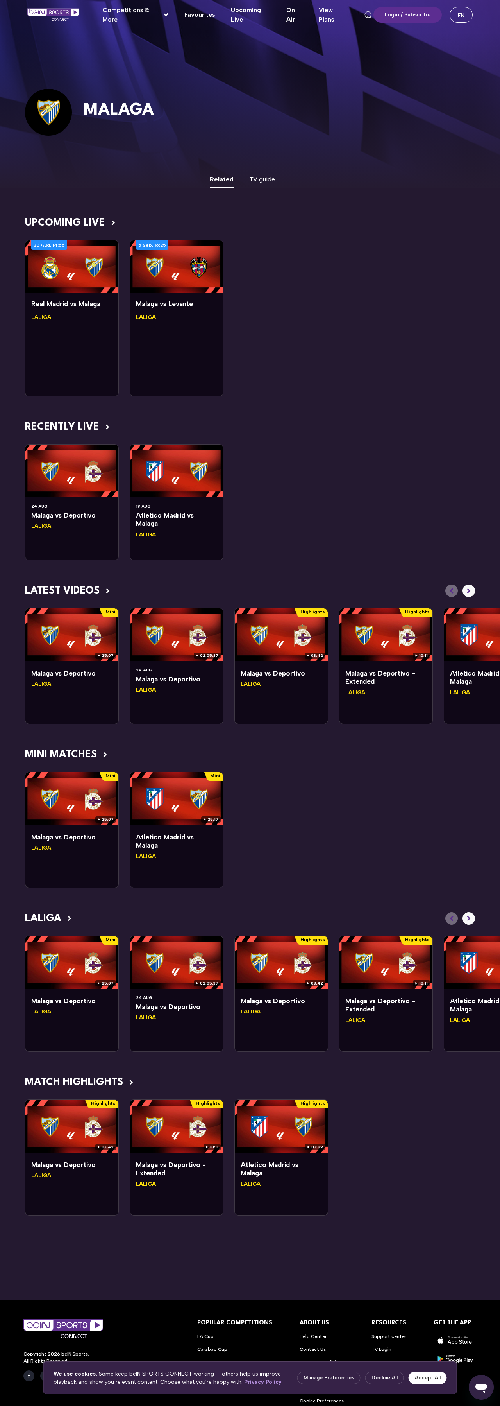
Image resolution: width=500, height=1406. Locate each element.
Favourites (199, 14)
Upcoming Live (246, 14)
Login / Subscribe (408, 14)
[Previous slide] (451, 591)
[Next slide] (468, 591)
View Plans (326, 14)
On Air (290, 14)
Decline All (384, 1378)
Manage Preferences (329, 1378)
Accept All (428, 1378)
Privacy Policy (263, 1382)
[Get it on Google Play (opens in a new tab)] (455, 1359)
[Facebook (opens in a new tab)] (28, 1375)
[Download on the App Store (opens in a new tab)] (455, 1340)
